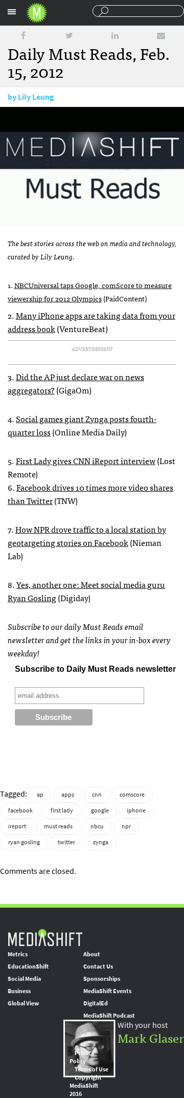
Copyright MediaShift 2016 (86, 1085)
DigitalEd (95, 1003)
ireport (17, 826)
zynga (100, 842)
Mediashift (37, 13)
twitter (66, 842)
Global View (23, 1003)
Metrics (18, 954)
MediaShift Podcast (109, 1016)
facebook (20, 810)
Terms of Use (91, 1069)
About (91, 954)
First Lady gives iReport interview (85, 460)
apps (67, 794)
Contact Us (98, 966)
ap (40, 794)
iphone (136, 810)
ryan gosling (24, 842)
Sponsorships (101, 979)
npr (126, 826)
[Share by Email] (161, 35)
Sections (11, 11)
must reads (58, 826)
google (100, 810)
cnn (97, 794)
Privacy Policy (82, 1057)
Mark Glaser (151, 1037)
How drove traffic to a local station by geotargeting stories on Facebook (87, 535)
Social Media (24, 979)
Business (19, 991)
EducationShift (28, 966)
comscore (132, 794)
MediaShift (45, 937)
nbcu (97, 826)
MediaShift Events (107, 991)
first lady (62, 810)
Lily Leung (36, 97)
